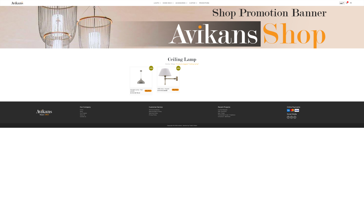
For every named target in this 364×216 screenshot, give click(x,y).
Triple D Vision (193, 125)
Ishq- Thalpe (221, 113)
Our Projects (83, 113)
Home (167, 64)
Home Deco (167, 3)
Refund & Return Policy (155, 111)
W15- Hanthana (222, 111)
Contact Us (83, 116)
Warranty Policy (153, 113)
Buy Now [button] (148, 90)
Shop (173, 64)
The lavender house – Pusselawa (226, 115)
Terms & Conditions (154, 109)
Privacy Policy (153, 115)
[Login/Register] (351, 3)
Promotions (204, 3)
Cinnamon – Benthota (224, 116)
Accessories (181, 3)
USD (341, 3)
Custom (192, 3)
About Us (82, 115)
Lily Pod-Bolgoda (222, 109)
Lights (156, 3)
